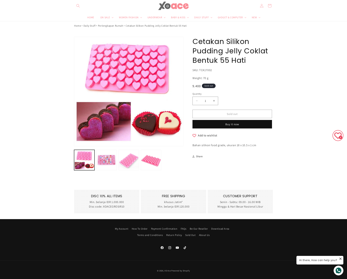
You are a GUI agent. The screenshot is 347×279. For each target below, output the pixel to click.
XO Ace (167, 270)
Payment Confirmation (164, 228)
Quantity (197, 93)
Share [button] (199, 156)
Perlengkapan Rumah (110, 25)
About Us (204, 235)
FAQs (183, 228)
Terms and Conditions (150, 235)
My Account (121, 228)
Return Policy (174, 235)
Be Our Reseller (199, 228)
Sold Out (190, 235)
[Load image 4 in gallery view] (151, 160)
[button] (78, 6)
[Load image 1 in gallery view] (84, 160)
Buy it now (232, 124)
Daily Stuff (89, 25)
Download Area (220, 228)
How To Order (140, 228)
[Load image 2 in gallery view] (106, 160)
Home (77, 25)
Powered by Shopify (180, 270)
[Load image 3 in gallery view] (129, 160)
